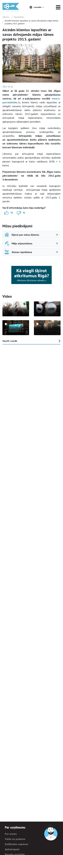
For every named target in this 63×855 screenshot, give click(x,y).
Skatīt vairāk (9, 341)
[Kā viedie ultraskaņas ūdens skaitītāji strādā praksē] (47, 308)
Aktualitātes (19, 17)
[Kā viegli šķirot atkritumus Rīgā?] (31, 275)
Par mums (11, 833)
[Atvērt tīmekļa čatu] (51, 832)
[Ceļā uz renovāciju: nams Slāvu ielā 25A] (15, 308)
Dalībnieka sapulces (16, 844)
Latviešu (37, 7)
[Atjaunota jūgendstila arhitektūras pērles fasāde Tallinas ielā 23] (47, 327)
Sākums (5, 17)
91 (24, 212)
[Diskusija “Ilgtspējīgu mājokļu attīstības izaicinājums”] (15, 327)
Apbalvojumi (12, 849)
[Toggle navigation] (58, 7)
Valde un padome (15, 839)
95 (11, 212)
